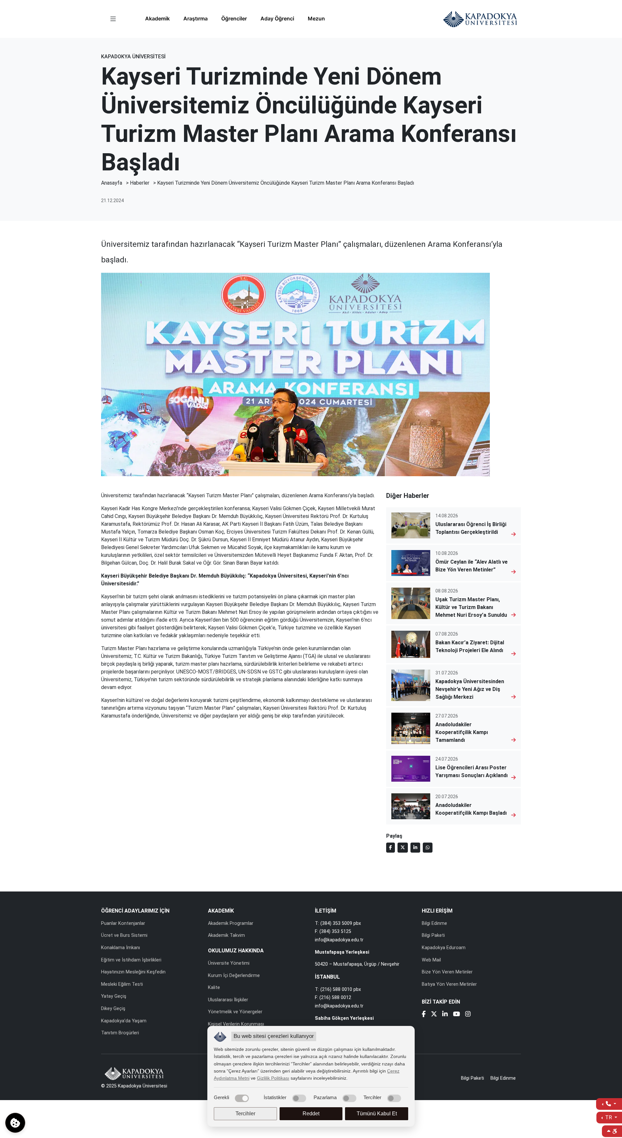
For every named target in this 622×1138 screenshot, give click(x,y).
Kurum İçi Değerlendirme (234, 975)
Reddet (311, 1113)
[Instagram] (468, 1014)
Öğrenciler (234, 18)
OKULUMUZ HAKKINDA (236, 951)
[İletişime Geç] (609, 1104)
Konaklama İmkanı (120, 947)
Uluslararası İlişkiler (228, 1000)
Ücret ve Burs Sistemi (124, 935)
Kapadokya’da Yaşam (123, 1021)
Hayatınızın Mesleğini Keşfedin (133, 972)
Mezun (316, 18)
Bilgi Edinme (434, 923)
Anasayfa (111, 183)
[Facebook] (424, 1014)
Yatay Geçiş (113, 996)
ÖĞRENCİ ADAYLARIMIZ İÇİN (135, 911)
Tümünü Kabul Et (377, 1113)
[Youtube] (456, 1014)
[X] (434, 1014)
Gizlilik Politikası (273, 1078)
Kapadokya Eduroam (444, 947)
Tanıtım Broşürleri (120, 1033)
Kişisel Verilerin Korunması (236, 1024)
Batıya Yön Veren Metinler (449, 984)
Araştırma (195, 18)
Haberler (139, 183)
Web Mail (431, 960)
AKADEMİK (221, 911)
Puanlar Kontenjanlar (123, 923)
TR (608, 1117)
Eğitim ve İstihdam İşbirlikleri (131, 960)
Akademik (157, 18)
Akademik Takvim (226, 935)
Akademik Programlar (230, 923)
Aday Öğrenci (277, 18)
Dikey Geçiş (113, 1008)
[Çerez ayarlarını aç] (15, 1123)
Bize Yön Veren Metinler (447, 972)
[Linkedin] (445, 1014)
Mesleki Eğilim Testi (122, 984)
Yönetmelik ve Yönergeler (235, 1012)
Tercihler (245, 1113)
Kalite (214, 987)
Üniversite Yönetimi (228, 963)
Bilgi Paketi (433, 935)
